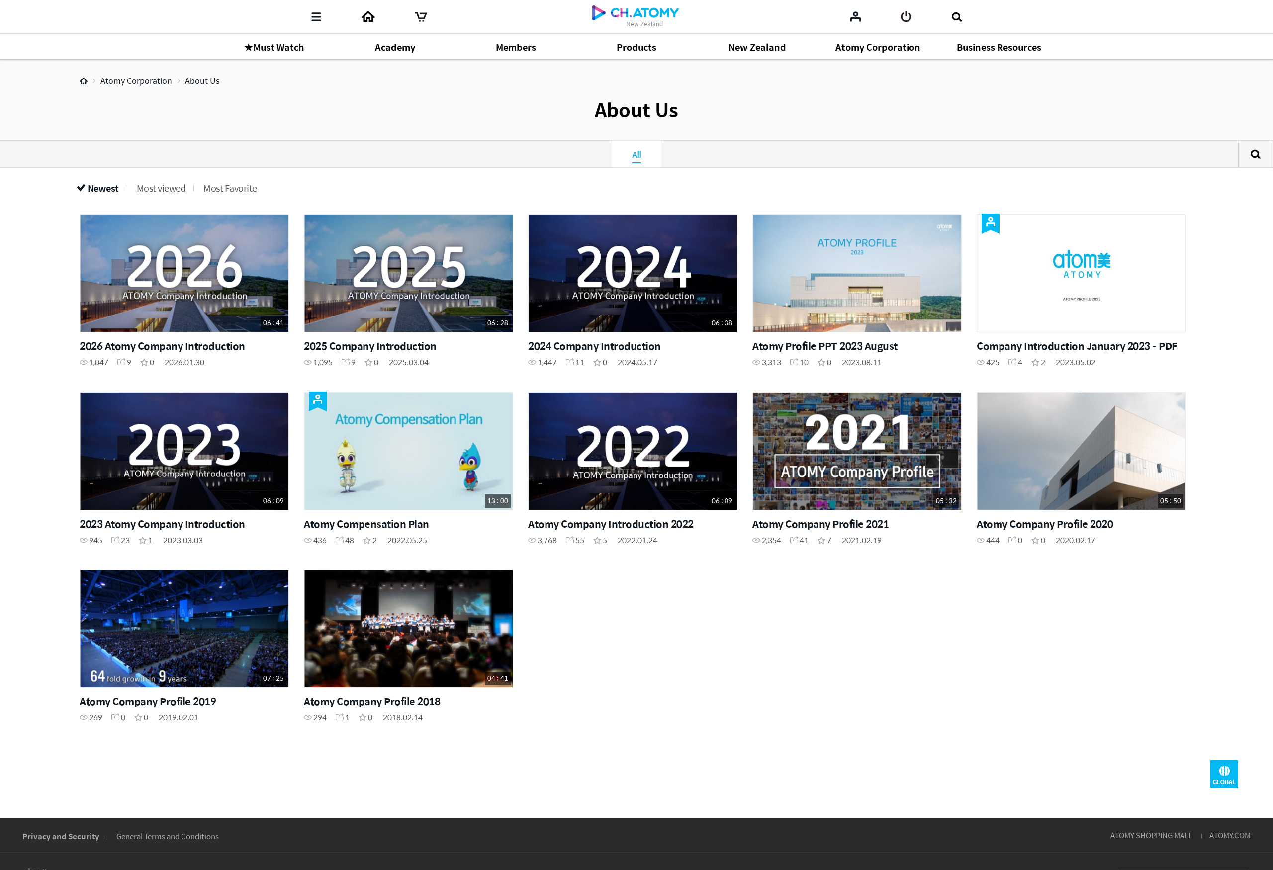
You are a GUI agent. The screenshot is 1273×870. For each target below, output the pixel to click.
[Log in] (906, 16)
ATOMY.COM (1230, 835)
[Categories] (316, 16)
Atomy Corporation (136, 81)
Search (1255, 154)
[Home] (368, 16)
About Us (202, 81)
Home (84, 81)
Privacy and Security (60, 836)
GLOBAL (1224, 774)
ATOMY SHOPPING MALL (1151, 835)
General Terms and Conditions (167, 836)
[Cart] (421, 16)
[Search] (956, 16)
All (636, 154)
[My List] (855, 16)
